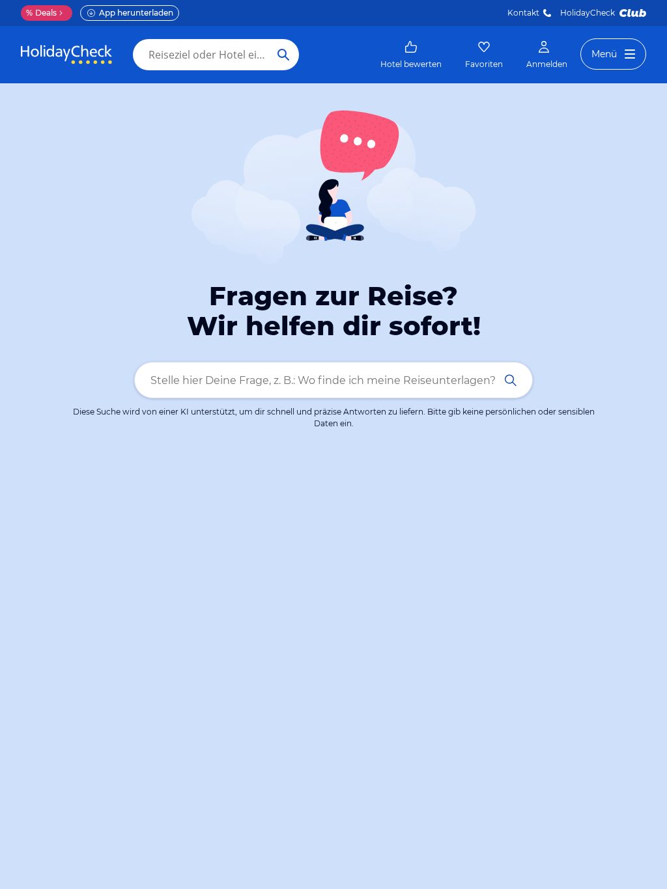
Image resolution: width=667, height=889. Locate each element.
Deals (41, 13)
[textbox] (333, 380)
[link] (411, 54)
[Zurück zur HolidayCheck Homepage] (66, 54)
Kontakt (523, 13)
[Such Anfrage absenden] (283, 54)
